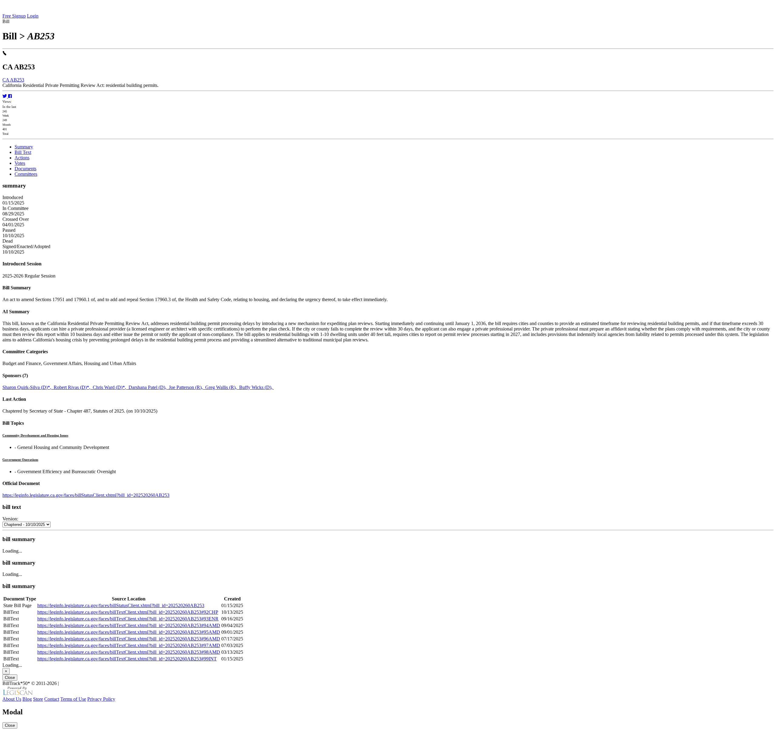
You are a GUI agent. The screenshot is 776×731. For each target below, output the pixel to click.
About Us (11, 699)
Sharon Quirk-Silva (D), (28, 387)
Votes (20, 163)
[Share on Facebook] (10, 96)
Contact (51, 699)
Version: (10, 518)
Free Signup (14, 15)
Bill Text (23, 152)
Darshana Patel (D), (149, 387)
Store (38, 699)
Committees (26, 174)
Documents (25, 168)
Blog (27, 699)
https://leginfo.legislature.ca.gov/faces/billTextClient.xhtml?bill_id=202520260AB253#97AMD (128, 645)
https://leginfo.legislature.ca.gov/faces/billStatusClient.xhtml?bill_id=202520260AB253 (85, 495)
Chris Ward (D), (111, 387)
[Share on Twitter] (5, 96)
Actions (22, 157)
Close (10, 677)
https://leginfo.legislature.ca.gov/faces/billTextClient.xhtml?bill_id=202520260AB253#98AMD (128, 652)
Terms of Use (73, 699)
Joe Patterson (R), (187, 387)
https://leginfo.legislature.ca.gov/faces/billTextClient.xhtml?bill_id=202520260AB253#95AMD (128, 632)
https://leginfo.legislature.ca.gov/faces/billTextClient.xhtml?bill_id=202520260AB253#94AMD (128, 625)
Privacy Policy (101, 699)
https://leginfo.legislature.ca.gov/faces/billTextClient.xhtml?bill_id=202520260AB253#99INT (127, 658)
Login (32, 15)
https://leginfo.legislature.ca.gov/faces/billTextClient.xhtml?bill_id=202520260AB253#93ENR (128, 618)
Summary (24, 146)
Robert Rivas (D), (73, 387)
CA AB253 (13, 79)
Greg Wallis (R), (222, 387)
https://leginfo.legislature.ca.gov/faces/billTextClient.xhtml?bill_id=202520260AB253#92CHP (127, 612)
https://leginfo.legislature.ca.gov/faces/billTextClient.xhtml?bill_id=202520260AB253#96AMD (128, 638)
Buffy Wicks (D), (256, 387)
